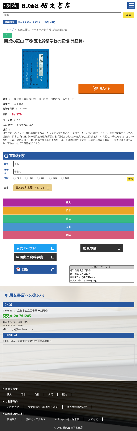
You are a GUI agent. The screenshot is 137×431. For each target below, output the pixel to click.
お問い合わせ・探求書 (66, 419)
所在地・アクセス (36, 419)
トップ (10, 29)
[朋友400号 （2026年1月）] (102, 280)
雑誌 (68, 235)
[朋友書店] (37, 5)
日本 (68, 210)
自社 (68, 218)
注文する (105, 88)
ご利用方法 (13, 407)
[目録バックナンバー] (102, 267)
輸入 (68, 202)
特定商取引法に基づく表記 (43, 407)
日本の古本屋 (31, 187)
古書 (68, 227)
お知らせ (93, 419)
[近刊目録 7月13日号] (102, 274)
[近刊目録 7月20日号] (102, 270)
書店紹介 (12, 419)
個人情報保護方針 (77, 407)
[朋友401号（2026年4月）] (102, 277)
